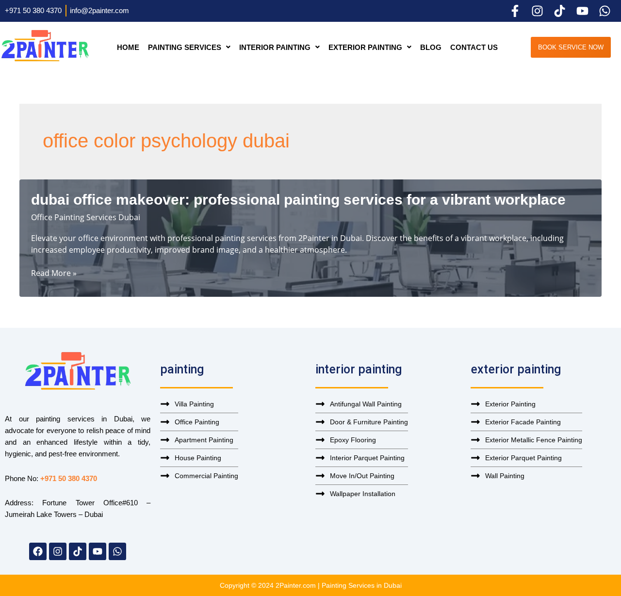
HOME (128, 47)
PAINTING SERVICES (184, 47)
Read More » (54, 273)
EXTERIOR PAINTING (365, 47)
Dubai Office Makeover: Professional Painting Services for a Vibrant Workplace (298, 200)
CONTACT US (474, 47)
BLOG (430, 47)
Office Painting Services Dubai (85, 217)
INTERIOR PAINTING (274, 47)
